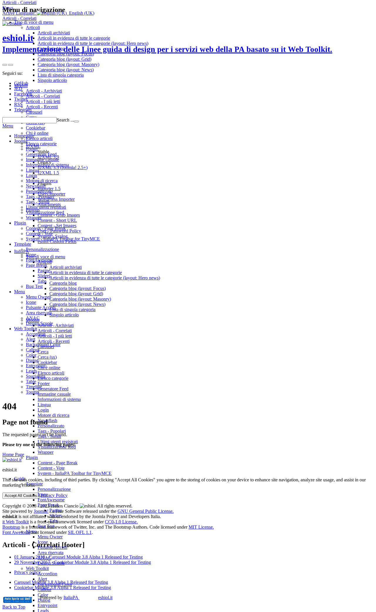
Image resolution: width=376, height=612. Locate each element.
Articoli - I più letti (55, 335)
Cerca (43, 351)
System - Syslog (53, 236)
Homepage (24, 135)
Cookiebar (47, 362)
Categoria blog (63, 283)
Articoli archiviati (65, 267)
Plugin (32, 457)
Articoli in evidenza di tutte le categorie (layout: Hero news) (104, 277)
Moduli (32, 320)
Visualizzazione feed (57, 446)
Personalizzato (51, 425)
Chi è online (49, 367)
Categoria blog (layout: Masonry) (80, 298)
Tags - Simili (49, 436)
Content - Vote (51, 468)
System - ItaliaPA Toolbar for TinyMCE (75, 473)
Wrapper (45, 452)
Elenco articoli (51, 372)
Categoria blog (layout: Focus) (77, 288)
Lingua (44, 404)
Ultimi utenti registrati (58, 441)
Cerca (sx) (47, 357)
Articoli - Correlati (55, 330)
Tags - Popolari (52, 431)
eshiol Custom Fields (57, 241)
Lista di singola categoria (72, 309)
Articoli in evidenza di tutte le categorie (85, 272)
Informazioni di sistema (59, 399)
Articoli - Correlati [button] (19, 2)
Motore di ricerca (53, 415)
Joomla (20, 141)
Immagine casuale (54, 394)
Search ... (65, 119)
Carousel (46, 346)
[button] (48, 13)
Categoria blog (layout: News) (77, 304)
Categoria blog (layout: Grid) (76, 293)
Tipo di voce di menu (45, 256)
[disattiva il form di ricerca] (10, 65)
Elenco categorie (53, 378)
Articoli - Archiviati (56, 325)
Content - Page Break (58, 462)
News (7, 7)
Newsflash (47, 420)
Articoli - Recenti (54, 341)
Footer (44, 383)
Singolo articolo (64, 314)
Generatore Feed (53, 388)
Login (43, 409)
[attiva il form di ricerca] (4, 65)
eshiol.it (167, 43)
